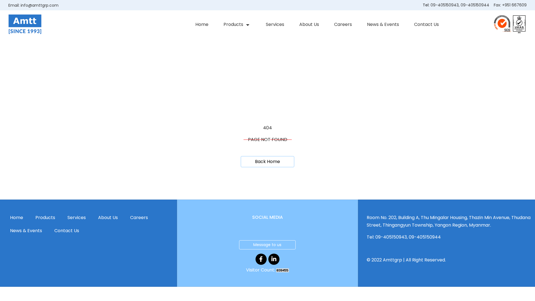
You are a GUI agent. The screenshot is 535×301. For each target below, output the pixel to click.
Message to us (267, 244)
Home (201, 24)
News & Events (383, 24)
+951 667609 (514, 5)
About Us (309, 24)
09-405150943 (445, 5)
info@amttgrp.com (40, 5)
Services (275, 24)
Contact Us (426, 24)
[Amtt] (25, 24)
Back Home (267, 161)
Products (233, 24)
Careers (343, 24)
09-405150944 (475, 5)
